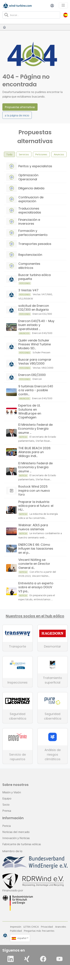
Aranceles (60, 926)
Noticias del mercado (16, 832)
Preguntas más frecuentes (39, 930)
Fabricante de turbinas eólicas (21, 844)
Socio (6, 804)
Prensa (6, 811)
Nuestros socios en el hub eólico (35, 616)
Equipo (6, 798)
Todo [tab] (9, 154)
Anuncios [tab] (59, 154)
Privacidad (47, 926)
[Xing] (27, 959)
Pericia (6, 826)
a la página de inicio (17, 115)
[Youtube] (59, 959)
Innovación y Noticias (16, 838)
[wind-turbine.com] (4, 27)
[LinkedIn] (10, 959)
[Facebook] (43, 959)
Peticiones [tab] (41, 154)
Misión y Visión (11, 792)
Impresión (15, 926)
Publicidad (16, 930)
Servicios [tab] (24, 154)
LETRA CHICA (31, 926)
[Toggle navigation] (63, 5)
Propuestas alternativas (20, 107)
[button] (65, 14)
